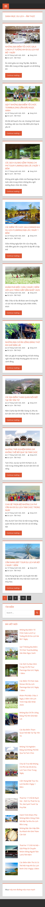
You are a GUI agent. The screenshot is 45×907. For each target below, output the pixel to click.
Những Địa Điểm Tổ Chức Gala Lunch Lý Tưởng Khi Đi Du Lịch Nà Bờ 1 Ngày (22, 49)
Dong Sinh (33, 55)
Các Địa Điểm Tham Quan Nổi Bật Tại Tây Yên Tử (21, 399)
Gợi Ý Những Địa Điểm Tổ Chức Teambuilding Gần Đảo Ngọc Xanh (21, 107)
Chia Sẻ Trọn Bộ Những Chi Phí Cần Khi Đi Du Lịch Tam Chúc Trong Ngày (22, 507)
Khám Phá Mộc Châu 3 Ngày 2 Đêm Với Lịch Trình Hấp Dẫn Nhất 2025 (22, 288)
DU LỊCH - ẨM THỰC (14, 58)
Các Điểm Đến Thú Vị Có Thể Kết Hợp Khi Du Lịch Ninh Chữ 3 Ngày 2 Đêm (29, 865)
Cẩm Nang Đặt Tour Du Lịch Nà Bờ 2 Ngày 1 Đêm (22, 564)
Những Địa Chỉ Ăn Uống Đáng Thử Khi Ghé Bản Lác (22, 343)
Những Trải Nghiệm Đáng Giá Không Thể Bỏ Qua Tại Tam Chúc (21, 451)
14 (23, 598)
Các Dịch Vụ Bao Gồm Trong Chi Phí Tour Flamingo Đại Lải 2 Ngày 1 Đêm (22, 165)
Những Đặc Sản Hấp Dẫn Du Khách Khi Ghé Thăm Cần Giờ (29, 831)
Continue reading (13, 75)
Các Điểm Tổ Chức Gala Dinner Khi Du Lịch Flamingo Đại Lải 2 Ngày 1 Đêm (22, 230)
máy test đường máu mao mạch (22, 889)
